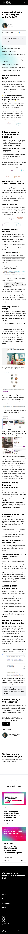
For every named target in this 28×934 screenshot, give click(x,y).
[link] (4, 2)
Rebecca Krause (10, 25)
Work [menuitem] (4, 895)
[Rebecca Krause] (5, 25)
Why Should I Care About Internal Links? (13, 57)
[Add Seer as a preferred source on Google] (22, 32)
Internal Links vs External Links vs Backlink (14, 54)
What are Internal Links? (9, 51)
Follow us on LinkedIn (6, 924)
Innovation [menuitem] (6, 903)
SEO (12, 32)
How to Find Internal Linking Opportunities (14, 67)
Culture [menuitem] (4, 907)
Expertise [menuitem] (5, 899)
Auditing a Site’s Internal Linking (11, 64)
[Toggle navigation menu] (24, 3)
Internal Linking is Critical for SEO (12, 70)
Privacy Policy (5, 931)
